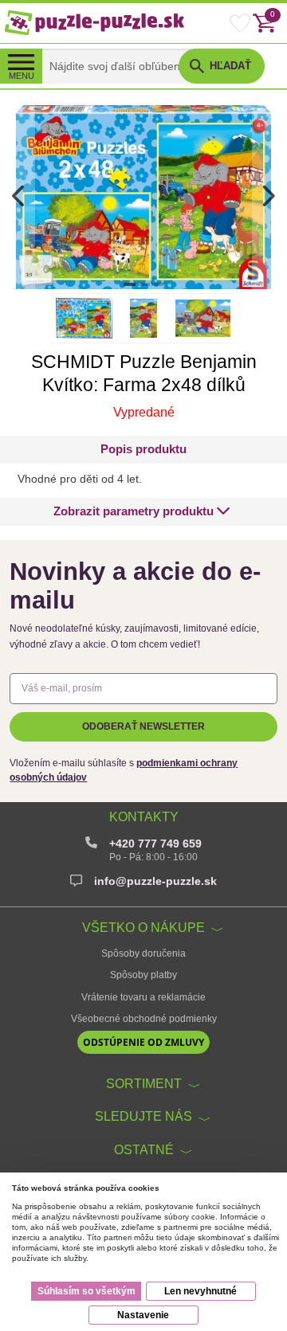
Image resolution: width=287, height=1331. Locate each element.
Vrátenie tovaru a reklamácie (143, 997)
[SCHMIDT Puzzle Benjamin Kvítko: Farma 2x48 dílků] (143, 196)
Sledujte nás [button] (143, 1116)
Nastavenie (143, 1315)
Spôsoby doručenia (143, 953)
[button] (141, 512)
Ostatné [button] (144, 1149)
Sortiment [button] (144, 1083)
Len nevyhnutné (200, 1291)
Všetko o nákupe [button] (143, 927)
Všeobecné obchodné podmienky (144, 1018)
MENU (21, 75)
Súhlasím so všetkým (86, 1291)
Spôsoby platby (143, 975)
